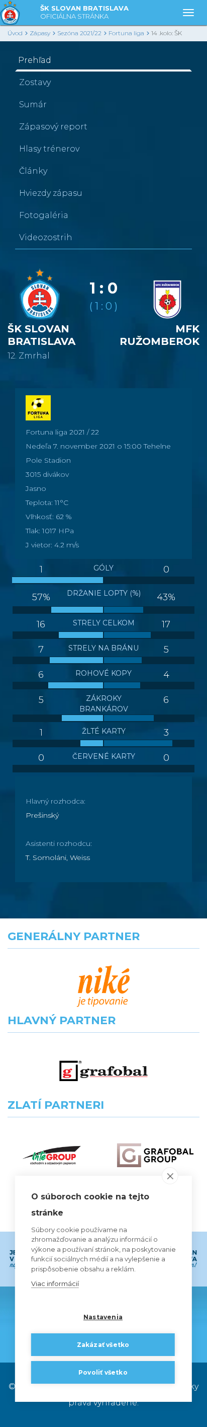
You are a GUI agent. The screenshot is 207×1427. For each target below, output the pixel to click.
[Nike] (103, 987)
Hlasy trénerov (49, 149)
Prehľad (34, 60)
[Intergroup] (52, 1155)
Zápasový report (53, 126)
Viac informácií (55, 1283)
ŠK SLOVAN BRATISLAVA (84, 12)
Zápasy (40, 33)
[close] (170, 1175)
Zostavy (35, 82)
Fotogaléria (43, 215)
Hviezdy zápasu (50, 193)
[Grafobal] (103, 1071)
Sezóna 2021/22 (79, 33)
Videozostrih (45, 237)
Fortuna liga (126, 33)
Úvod (15, 33)
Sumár (33, 104)
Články (33, 171)
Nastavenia (103, 1317)
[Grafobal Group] (155, 1155)
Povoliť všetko (103, 1372)
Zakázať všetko (103, 1344)
